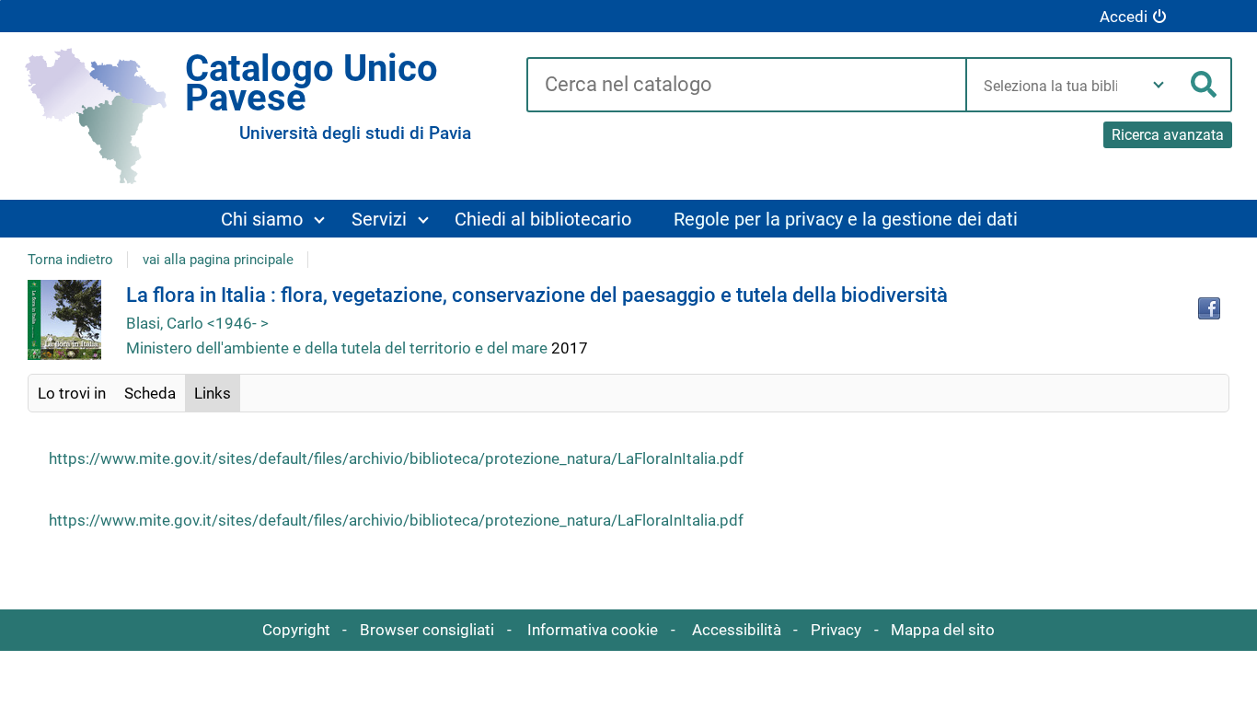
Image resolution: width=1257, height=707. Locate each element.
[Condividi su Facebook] (1209, 308)
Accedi (1123, 16)
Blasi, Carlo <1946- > (197, 323)
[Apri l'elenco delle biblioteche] (1158, 84)
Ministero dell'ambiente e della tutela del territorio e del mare (338, 348)
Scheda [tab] (150, 393)
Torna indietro (70, 259)
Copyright (296, 629)
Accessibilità (736, 629)
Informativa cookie (592, 629)
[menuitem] (272, 219)
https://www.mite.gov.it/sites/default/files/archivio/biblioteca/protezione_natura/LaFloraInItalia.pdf (396, 458)
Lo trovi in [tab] (72, 393)
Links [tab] (212, 393)
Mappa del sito (943, 629)
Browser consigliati (427, 629)
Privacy (836, 629)
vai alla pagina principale (218, 259)
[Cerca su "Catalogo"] (745, 85)
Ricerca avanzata (1168, 135)
